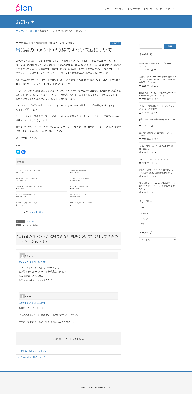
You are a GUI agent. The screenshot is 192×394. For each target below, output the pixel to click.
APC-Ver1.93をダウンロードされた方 (81, 203)
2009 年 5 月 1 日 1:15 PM (32, 303)
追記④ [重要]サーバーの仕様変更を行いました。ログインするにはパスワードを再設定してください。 (157, 79)
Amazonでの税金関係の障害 (78, 170)
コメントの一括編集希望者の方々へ (26, 194)
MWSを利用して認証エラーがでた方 (26, 178)
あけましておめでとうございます (154, 159)
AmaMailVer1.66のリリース (33, 357)
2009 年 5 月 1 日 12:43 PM (32, 262)
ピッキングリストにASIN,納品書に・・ (81, 178)
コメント (33, 212)
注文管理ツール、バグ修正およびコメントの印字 (30, 186)
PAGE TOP (185, 379)
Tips (142, 208)
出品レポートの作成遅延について (79, 186)
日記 (142, 224)
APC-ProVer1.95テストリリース (79, 194)
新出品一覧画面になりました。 (34, 351)
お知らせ (115, 43)
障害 (41, 212)
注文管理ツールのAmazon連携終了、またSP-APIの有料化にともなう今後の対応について (157, 186)
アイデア (144, 219)
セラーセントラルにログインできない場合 (28, 170)
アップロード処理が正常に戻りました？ (27, 203)
